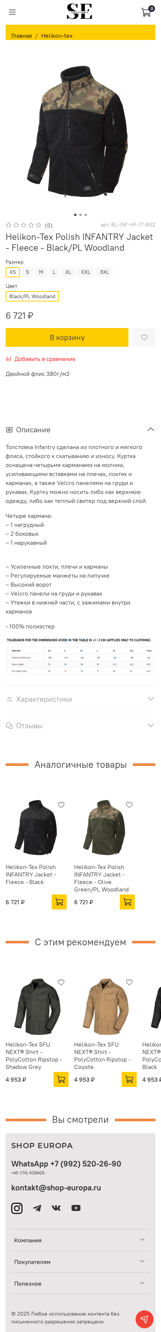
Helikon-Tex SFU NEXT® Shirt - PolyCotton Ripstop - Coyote (102, 1055)
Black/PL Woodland (32, 296)
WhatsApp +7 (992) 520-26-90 (66, 1164)
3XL (104, 272)
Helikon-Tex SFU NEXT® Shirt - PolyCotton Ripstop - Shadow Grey (34, 1055)
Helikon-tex (57, 35)
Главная (21, 35)
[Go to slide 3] (86, 215)
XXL (85, 272)
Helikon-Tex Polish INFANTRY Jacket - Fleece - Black (31, 874)
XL (68, 272)
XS (12, 272)
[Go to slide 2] (80, 215)
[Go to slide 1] (75, 215)
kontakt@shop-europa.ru (56, 1188)
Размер (15, 262)
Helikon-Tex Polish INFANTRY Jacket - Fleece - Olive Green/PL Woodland (101, 878)
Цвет (11, 286)
